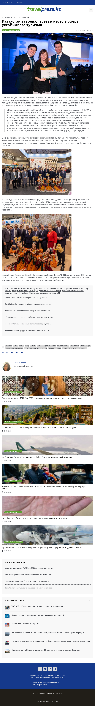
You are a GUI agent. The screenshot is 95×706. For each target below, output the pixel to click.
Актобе (39, 288)
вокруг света (17, 291)
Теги (34, 685)
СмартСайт (54, 701)
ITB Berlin (25, 288)
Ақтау (46, 288)
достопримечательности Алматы (35, 348)
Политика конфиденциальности (46, 682)
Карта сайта (42, 685)
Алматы (52, 288)
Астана (60, 288)
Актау (32, 288)
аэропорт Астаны (63, 346)
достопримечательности (50, 291)
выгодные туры (31, 291)
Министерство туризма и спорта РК (44, 293)
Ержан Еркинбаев (20, 293)
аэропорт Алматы (72, 288)
